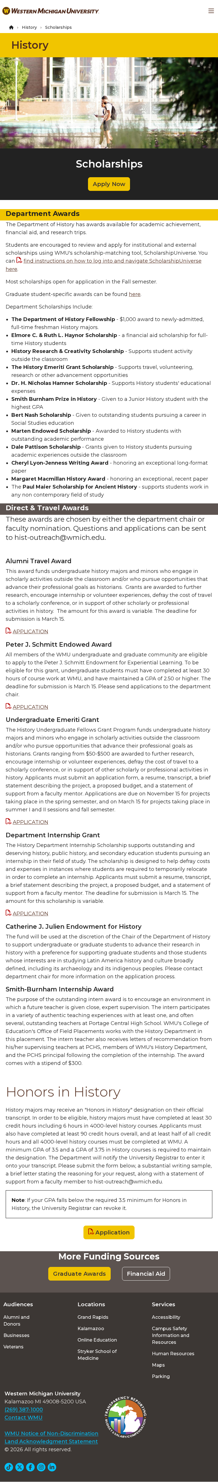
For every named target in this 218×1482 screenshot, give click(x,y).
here (135, 294)
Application (112, 1232)
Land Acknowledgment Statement (51, 1441)
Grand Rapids (92, 1317)
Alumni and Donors (16, 1320)
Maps (158, 1365)
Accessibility (166, 1317)
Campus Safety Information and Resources (170, 1335)
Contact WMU (24, 1417)
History (29, 27)
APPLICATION (30, 631)
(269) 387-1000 (24, 1410)
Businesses (16, 1335)
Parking (161, 1376)
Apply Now (109, 184)
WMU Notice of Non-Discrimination (51, 1433)
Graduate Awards (79, 1273)
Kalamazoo (90, 1328)
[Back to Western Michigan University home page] (50, 11)
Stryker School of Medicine (97, 1355)
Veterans (13, 1347)
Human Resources (173, 1353)
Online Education (97, 1340)
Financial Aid (146, 1273)
